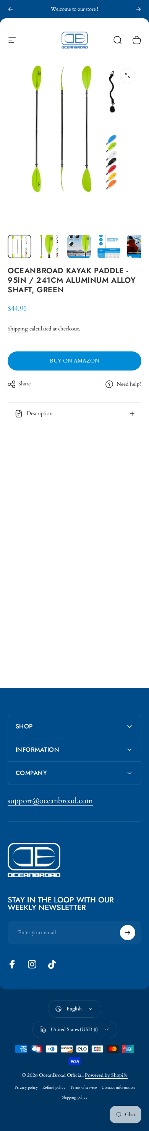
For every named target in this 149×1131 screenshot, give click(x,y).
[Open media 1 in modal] (127, 75)
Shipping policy (74, 1097)
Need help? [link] (129, 384)
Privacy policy (26, 1087)
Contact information (118, 1087)
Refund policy (53, 1087)
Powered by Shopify (106, 1075)
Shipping (18, 328)
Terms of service (83, 1087)
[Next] (138, 9)
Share (24, 383)
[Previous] (10, 9)
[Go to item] (19, 246)
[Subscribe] (127, 932)
